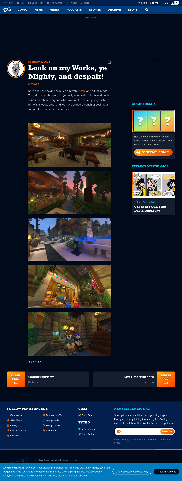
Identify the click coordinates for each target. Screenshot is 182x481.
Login (144, 2)
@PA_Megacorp (18, 420)
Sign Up (154, 2)
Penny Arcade (53, 425)
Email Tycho (88, 434)
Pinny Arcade (57, 2)
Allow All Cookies (166, 471)
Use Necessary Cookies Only (132, 471)
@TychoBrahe (88, 429)
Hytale (81, 91)
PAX (22, 2)
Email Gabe (87, 415)
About (74, 2)
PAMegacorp (16, 425)
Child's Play (37, 2)
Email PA (14, 435)
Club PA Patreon (18, 430)
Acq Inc (9, 2)
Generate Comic (155, 152)
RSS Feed (51, 430)
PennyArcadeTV (54, 415)
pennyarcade (52, 420)
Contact (85, 2)
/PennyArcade (17, 415)
